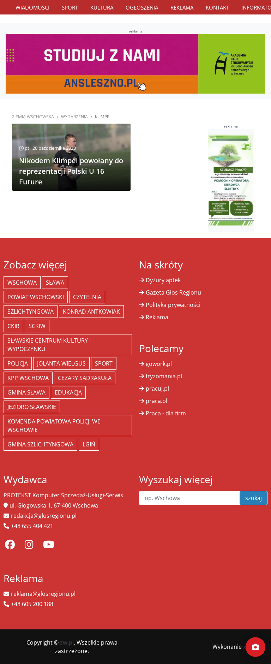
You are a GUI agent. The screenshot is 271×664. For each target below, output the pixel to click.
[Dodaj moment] (255, 647)
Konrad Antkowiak (91, 311)
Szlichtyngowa (30, 311)
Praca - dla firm (166, 413)
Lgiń (89, 444)
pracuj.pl (157, 388)
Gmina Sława (26, 392)
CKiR (13, 326)
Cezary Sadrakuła (85, 378)
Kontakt (217, 7)
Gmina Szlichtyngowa (40, 444)
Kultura (101, 7)
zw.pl (67, 642)
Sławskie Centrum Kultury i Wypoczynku (49, 345)
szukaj (253, 498)
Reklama (181, 7)
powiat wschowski (35, 297)
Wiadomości (32, 7)
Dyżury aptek (163, 280)
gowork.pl (159, 364)
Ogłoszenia (142, 7)
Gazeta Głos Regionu (173, 292)
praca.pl (156, 401)
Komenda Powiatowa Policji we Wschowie (54, 425)
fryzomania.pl (164, 376)
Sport (70, 7)
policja (17, 363)
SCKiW (37, 326)
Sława (55, 282)
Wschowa (22, 282)
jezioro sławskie (31, 407)
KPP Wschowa (28, 378)
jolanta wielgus (61, 363)
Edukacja (68, 392)
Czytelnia (87, 297)
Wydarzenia (74, 117)
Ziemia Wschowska (33, 117)
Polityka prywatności (173, 305)
